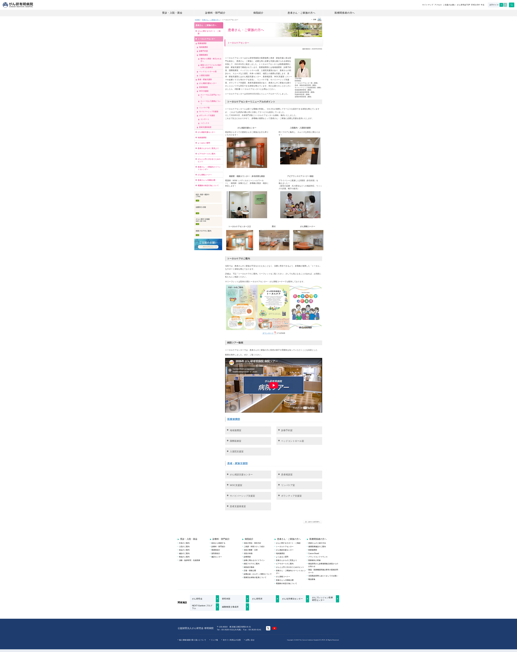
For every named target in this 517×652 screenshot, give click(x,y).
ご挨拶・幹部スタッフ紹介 (254, 547)
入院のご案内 (184, 547)
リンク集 (214, 640)
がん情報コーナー (205, 175)
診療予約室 (287, 430)
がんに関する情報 (208, 221)
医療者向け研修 (314, 560)
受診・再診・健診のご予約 (207, 197)
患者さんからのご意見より (208, 148)
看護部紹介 (215, 550)
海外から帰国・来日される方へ (210, 60)
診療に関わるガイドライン (254, 560)
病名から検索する (218, 543)
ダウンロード (268, 333)
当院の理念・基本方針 (252, 543)
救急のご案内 (184, 557)
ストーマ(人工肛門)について (210, 96)
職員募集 (311, 579)
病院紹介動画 (249, 567)
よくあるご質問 (204, 143)
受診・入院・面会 (172, 12)
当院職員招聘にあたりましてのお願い (323, 576)
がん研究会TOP (463, 5)
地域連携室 (235, 430)
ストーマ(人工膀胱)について (210, 102)
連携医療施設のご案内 (317, 547)
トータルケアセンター (206, 39)
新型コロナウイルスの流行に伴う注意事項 (210, 66)
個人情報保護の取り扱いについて (192, 640)
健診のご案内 (184, 553)
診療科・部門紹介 (215, 12)
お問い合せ (250, 640)
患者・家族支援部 (237, 463)
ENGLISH (475, 5)
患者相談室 (287, 474)
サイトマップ (427, 5)
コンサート (204, 119)
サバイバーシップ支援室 (242, 495)
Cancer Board (313, 553)
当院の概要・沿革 (251, 550)
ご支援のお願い (449, 5)
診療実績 (247, 557)
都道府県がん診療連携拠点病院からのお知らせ (323, 565)
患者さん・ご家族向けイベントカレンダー (209, 168)
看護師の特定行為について (208, 185)
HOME (197, 20)
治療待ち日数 (208, 209)
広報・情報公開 (250, 571)
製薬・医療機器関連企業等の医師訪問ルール (323, 571)
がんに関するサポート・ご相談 (209, 32)
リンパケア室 (288, 485)
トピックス (204, 123)
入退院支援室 (237, 451)
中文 (483, 5)
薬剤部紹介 (215, 553)
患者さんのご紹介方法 (317, 543)
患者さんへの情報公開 (206, 180)
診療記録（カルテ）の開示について (258, 574)
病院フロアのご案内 (208, 232)
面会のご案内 (184, 550)
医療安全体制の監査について (255, 577)
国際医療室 (235, 441)
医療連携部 (233, 419)
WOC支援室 (236, 485)
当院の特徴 (248, 553)
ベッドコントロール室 (292, 441)
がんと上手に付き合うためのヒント (209, 160)
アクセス (438, 5)
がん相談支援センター (241, 474)
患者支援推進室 (238, 506)
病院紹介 (258, 12)
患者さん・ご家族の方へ (301, 12)
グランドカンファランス (318, 557)
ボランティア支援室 (291, 495)
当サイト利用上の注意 (232, 640)
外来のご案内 (184, 543)
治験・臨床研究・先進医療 (189, 560)
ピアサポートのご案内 (206, 154)
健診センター (216, 557)
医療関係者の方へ (345, 12)
